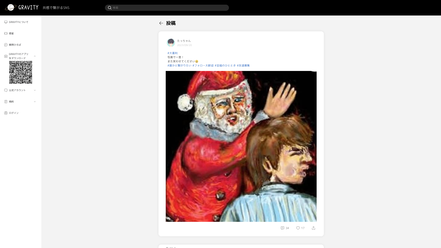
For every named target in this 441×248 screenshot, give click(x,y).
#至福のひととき (225, 65)
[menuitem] (20, 22)
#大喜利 (172, 53)
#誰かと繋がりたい (179, 65)
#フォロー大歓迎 (203, 65)
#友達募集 (243, 65)
